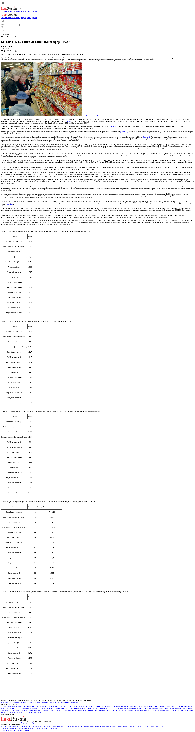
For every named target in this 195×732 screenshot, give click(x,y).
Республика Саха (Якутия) (65, 726)
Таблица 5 (9, 205)
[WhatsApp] (16, 36)
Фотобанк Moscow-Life (90, 116)
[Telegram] (7, 36)
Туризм (34, 11)
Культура (28, 11)
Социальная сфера (38, 702)
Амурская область (35, 726)
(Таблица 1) (70, 121)
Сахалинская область (120, 726)
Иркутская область (21, 726)
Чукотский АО (159, 726)
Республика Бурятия (8, 726)
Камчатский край (148, 726)
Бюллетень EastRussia (8, 702)
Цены (72, 702)
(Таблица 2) (114, 126)
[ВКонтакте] (2, 36)
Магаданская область (92, 726)
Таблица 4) (146, 137)
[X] (10, 36)
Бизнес (17, 11)
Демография (49, 702)
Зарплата (57, 702)
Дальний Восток (22, 702)
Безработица (65, 702)
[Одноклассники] (5, 36)
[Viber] (13, 36)
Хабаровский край (134, 726)
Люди (23, 11)
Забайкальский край (49, 726)
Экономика (11, 11)
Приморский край (106, 726)
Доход (76, 702)
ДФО (30, 702)
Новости (4, 11)
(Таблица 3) (124, 132)
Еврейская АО (80, 726)
